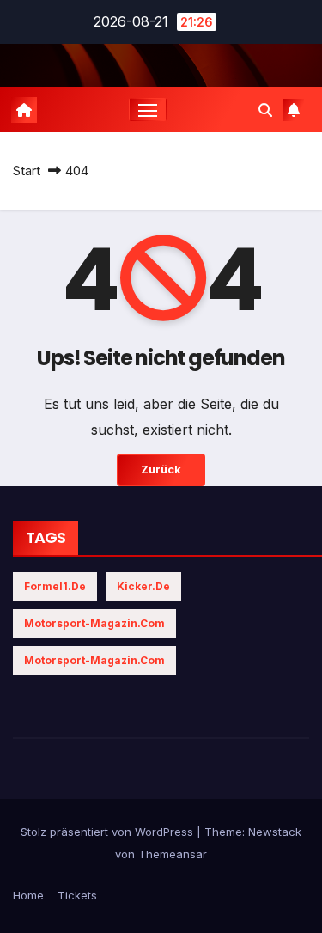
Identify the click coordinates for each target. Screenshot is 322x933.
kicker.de (143, 586)
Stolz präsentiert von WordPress (109, 831)
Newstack (274, 831)
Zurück (161, 469)
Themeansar (172, 854)
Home (28, 895)
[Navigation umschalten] (148, 110)
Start (26, 170)
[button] (265, 110)
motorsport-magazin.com (94, 623)
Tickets (77, 895)
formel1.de (55, 586)
